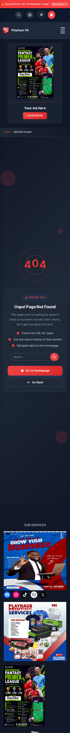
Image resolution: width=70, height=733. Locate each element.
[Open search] (18, 15)
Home (7, 131)
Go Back (37, 382)
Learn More (35, 115)
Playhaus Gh (20, 30)
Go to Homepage (37, 370)
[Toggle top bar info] (41, 15)
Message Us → (59, 4)
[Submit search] (54, 357)
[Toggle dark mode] (30, 15)
